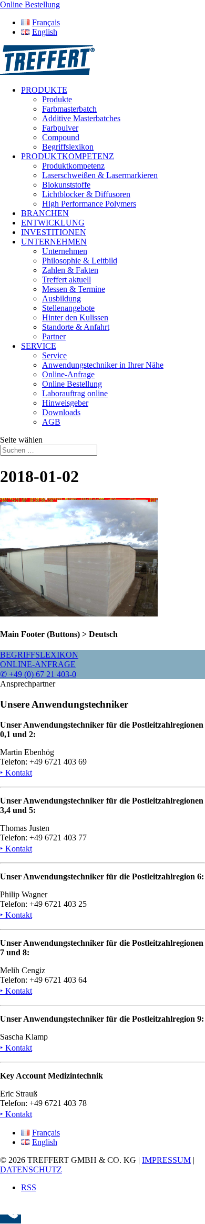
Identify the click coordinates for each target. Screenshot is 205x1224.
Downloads (61, 412)
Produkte (57, 99)
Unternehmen (64, 251)
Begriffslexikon (68, 146)
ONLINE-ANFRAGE (38, 664)
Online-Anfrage (68, 374)
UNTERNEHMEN (54, 241)
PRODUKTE (44, 89)
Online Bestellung (72, 383)
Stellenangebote (68, 307)
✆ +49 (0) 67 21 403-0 (38, 674)
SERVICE (38, 345)
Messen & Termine (73, 289)
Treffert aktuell (66, 279)
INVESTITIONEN (53, 232)
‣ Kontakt (16, 772)
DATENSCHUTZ (31, 1169)
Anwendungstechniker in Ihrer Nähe (102, 364)
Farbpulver (60, 127)
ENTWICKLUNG (53, 222)
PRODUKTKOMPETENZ (67, 156)
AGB (51, 421)
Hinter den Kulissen (75, 317)
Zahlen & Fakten (70, 270)
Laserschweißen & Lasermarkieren (100, 175)
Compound (60, 137)
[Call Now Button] (10, 1219)
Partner (54, 336)
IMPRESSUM (166, 1160)
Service (54, 355)
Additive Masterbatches (81, 118)
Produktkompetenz (73, 165)
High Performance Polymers (89, 203)
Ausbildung (61, 298)
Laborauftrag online (75, 393)
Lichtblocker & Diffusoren (86, 194)
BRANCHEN (45, 213)
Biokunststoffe (66, 184)
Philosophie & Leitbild (79, 260)
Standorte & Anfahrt (75, 326)
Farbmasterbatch (69, 108)
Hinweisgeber (65, 402)
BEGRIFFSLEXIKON (39, 654)
